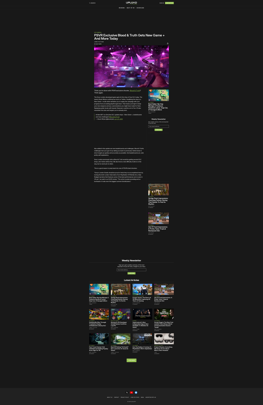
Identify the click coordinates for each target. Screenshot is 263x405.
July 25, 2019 (118, 119)
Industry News (115, 320)
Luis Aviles (151, 232)
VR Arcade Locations (138, 296)
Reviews (122, 8)
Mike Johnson (151, 111)
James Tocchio (93, 327)
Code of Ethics (135, 397)
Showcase (140, 8)
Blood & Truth (135, 91)
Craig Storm (136, 329)
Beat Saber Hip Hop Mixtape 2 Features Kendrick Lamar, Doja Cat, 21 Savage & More (158, 107)
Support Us (169, 3)
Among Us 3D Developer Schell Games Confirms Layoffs (119, 324)
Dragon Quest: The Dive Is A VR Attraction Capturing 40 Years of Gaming (142, 299)
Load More (131, 360)
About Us (109, 397)
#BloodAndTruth (114, 117)
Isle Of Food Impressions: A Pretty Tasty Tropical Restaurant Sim (158, 229)
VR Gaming (97, 32)
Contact (116, 397)
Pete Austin (151, 206)
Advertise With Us (151, 397)
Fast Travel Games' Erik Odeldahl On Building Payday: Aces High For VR (98, 348)
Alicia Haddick (136, 302)
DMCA (142, 397)
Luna (155, 352)
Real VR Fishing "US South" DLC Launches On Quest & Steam (120, 348)
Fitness (134, 320)
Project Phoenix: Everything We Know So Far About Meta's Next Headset (163, 348)
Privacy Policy (125, 397)
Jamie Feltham (99, 41)
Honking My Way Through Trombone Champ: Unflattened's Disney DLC (97, 324)
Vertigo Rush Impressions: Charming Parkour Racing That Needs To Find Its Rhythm (158, 201)
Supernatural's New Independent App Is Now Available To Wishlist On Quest (140, 325)
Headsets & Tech (158, 345)
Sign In (162, 3)
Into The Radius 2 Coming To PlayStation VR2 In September (142, 348)
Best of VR (130, 8)
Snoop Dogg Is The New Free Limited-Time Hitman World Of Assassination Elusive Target (163, 325)
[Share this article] (168, 43)
